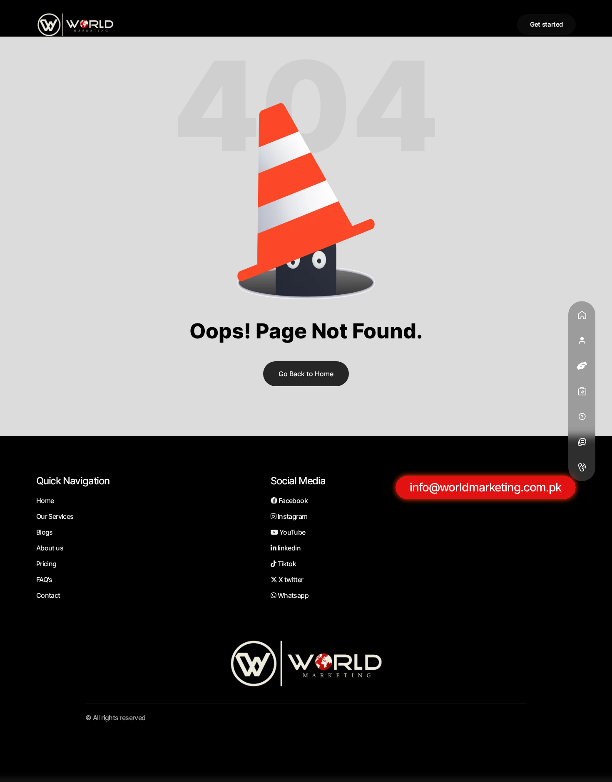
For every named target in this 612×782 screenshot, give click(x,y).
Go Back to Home (306, 374)
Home (45, 500)
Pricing (46, 564)
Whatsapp (292, 595)
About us (49, 548)
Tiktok (286, 564)
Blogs (44, 532)
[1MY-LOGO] (75, 24)
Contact (48, 595)
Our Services (54, 516)
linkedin (288, 548)
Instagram (291, 516)
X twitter (290, 579)
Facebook (292, 500)
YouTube (291, 532)
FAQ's (44, 579)
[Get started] (546, 24)
